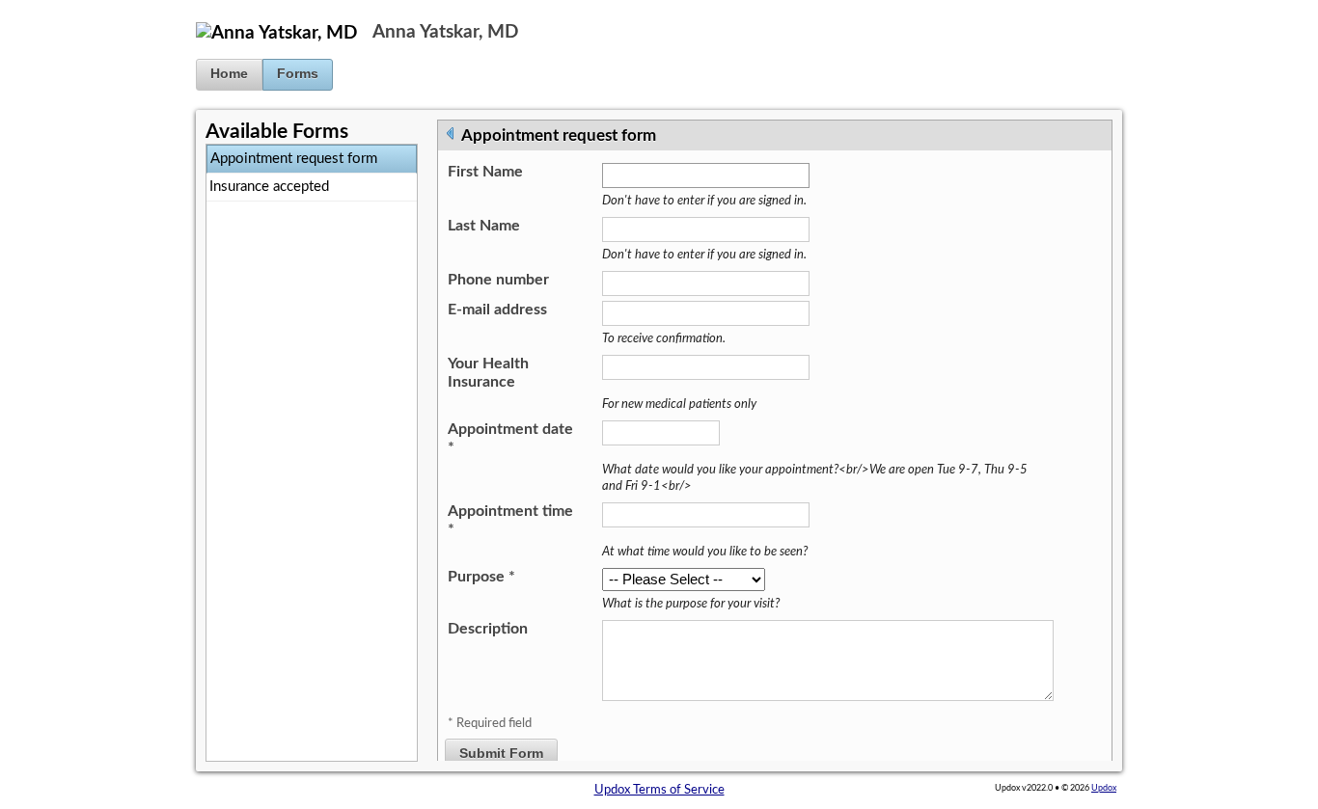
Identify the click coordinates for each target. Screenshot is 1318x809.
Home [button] (229, 73)
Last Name (484, 225)
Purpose (481, 576)
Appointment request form (293, 158)
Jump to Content (46, 7)
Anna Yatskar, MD (445, 32)
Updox (1103, 788)
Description (488, 628)
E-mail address (497, 309)
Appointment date (510, 438)
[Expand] (450, 133)
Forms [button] (297, 73)
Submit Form (501, 753)
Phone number (498, 279)
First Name (485, 171)
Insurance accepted (269, 186)
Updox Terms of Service (659, 789)
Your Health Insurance (488, 373)
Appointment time (510, 520)
